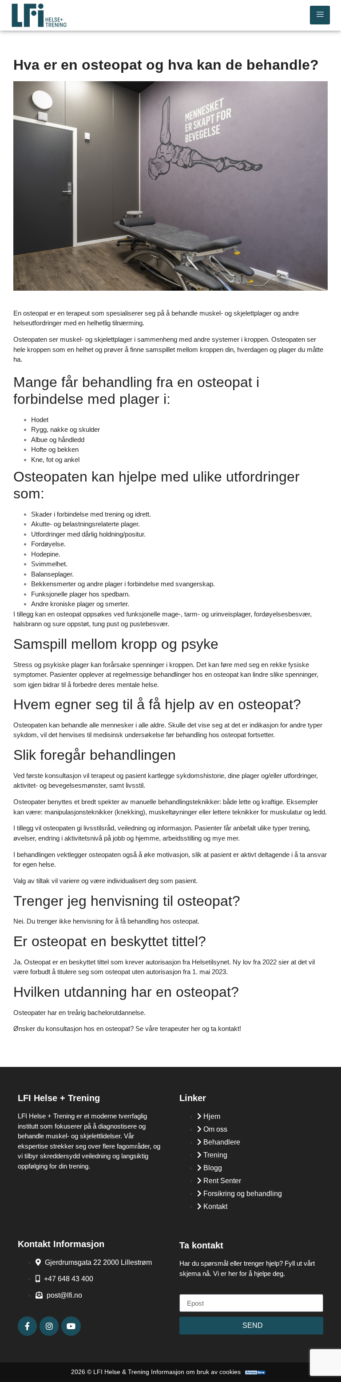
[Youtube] (70, 1325)
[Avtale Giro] (255, 1372)
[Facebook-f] (27, 1325)
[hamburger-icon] (320, 15)
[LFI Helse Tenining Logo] (51, 15)
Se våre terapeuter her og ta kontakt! (188, 1028)
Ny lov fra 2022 (254, 962)
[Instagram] (49, 1325)
